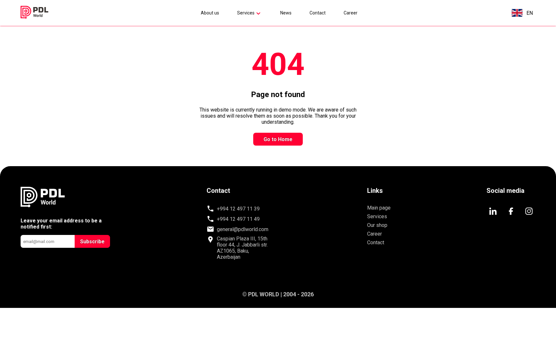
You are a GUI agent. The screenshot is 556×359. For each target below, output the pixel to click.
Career (350, 12)
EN (529, 13)
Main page (379, 208)
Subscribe (92, 241)
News (286, 12)
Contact (318, 12)
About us (210, 12)
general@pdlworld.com (242, 229)
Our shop (377, 225)
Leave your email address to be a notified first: (61, 224)
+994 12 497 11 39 (238, 209)
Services (246, 12)
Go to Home (278, 139)
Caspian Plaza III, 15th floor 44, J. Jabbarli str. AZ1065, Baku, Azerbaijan (242, 248)
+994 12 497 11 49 (238, 219)
